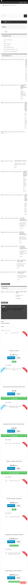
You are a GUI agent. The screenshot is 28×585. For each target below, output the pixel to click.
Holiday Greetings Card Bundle (14, 498)
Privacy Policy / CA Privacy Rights (10, 51)
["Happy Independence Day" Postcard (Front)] (8, 272)
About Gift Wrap (6, 45)
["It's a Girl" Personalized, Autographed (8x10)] (9, 218)
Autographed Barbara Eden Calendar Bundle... (14, 424)
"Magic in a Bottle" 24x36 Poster (14, 461)
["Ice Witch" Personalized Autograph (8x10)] (9, 246)
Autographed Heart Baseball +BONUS (14, 534)
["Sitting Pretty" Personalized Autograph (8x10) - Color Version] (12, 195)
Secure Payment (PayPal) (8, 47)
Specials (5, 288)
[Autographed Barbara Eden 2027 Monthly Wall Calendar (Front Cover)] (13, 132)
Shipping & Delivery (7, 43)
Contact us (21, 2)
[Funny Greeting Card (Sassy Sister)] (8, 260)
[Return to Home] (2, 32)
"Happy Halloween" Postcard (20, 160)
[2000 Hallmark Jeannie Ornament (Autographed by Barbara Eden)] (14, 560)
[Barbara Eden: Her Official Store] (14, 8)
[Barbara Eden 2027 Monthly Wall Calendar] (12, 102)
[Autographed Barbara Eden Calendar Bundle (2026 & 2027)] (12, 59)
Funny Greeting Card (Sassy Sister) (21, 261)
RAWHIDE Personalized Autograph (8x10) (23, 233)
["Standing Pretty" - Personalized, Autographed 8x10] (11, 171)
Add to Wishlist (8, 365)
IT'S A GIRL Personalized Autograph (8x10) (23, 219)
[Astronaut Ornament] (14, 340)
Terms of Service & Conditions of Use (10, 49)
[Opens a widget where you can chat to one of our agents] (23, 582)
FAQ (4, 41)
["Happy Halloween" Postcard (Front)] (7, 161)
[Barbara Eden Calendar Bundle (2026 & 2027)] (10, 85)
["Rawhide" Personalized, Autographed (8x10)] (9, 232)
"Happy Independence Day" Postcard (22, 272)
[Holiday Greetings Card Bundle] (14, 488)
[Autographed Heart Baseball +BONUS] (14, 524)
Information (6, 36)
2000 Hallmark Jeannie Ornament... (14, 570)
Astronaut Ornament (14, 350)
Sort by (2, 326)
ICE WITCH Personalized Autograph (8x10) (23, 247)
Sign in (25, 2)
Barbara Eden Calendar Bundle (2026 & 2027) (24, 86)
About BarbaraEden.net (8, 39)
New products (7, 56)
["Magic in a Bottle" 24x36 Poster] (14, 451)
